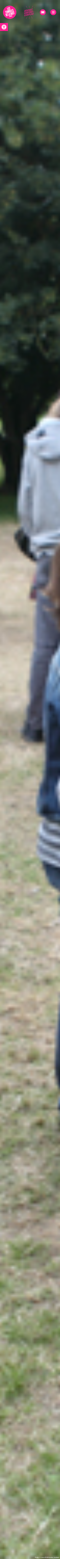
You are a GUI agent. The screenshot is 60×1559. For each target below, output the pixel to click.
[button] (4, 27)
